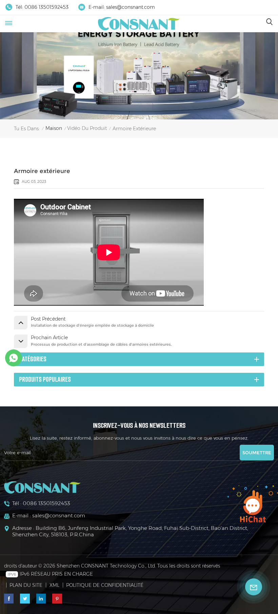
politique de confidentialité (104, 585)
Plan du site (25, 585)
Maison (53, 128)
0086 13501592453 (46, 7)
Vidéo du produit (87, 128)
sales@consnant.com (130, 7)
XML (54, 585)
